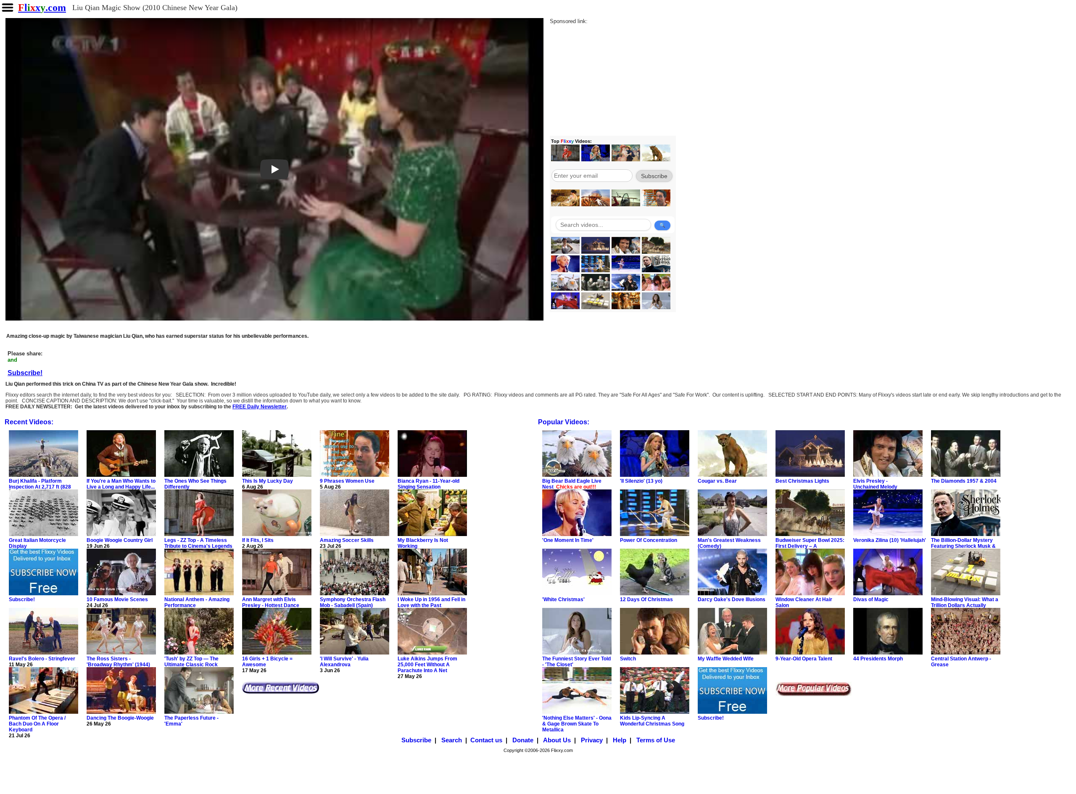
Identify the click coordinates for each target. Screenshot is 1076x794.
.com (42, 7)
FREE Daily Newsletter (259, 407)
